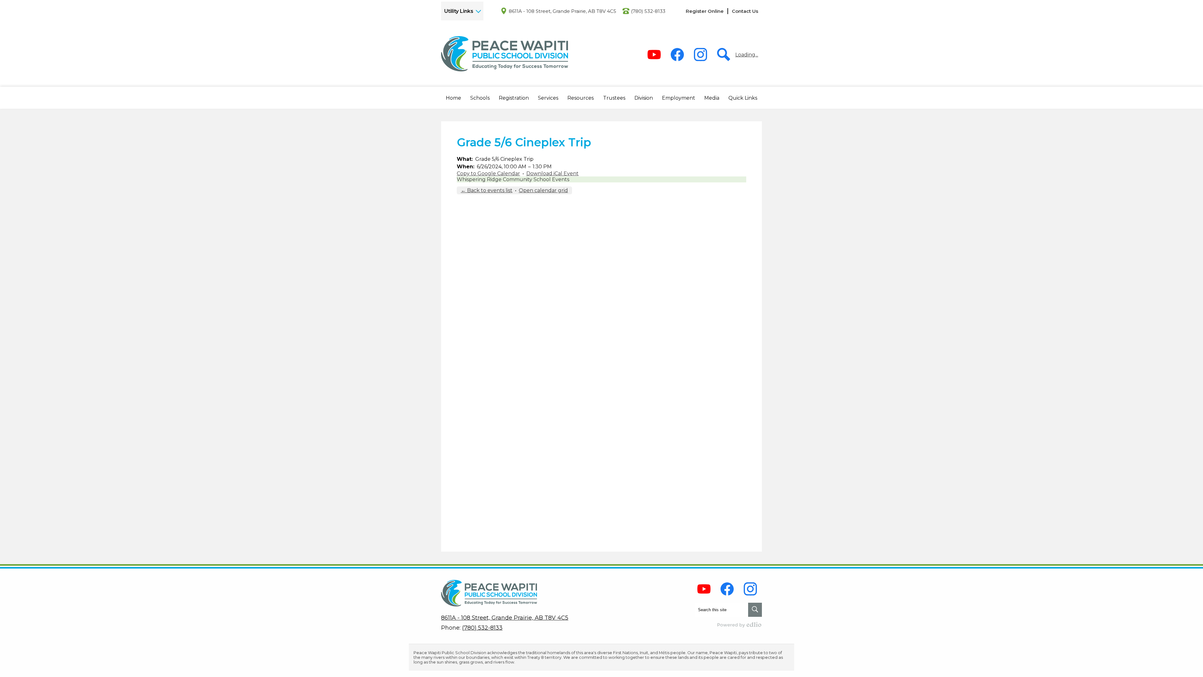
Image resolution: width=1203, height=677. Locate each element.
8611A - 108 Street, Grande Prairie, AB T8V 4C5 (562, 11)
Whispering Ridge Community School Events (513, 179)
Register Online (705, 11)
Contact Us (745, 11)
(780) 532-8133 (648, 11)
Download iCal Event (552, 173)
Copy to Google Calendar (488, 173)
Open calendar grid (543, 190)
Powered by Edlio (739, 625)
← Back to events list (487, 190)
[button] (453, 98)
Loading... (746, 55)
